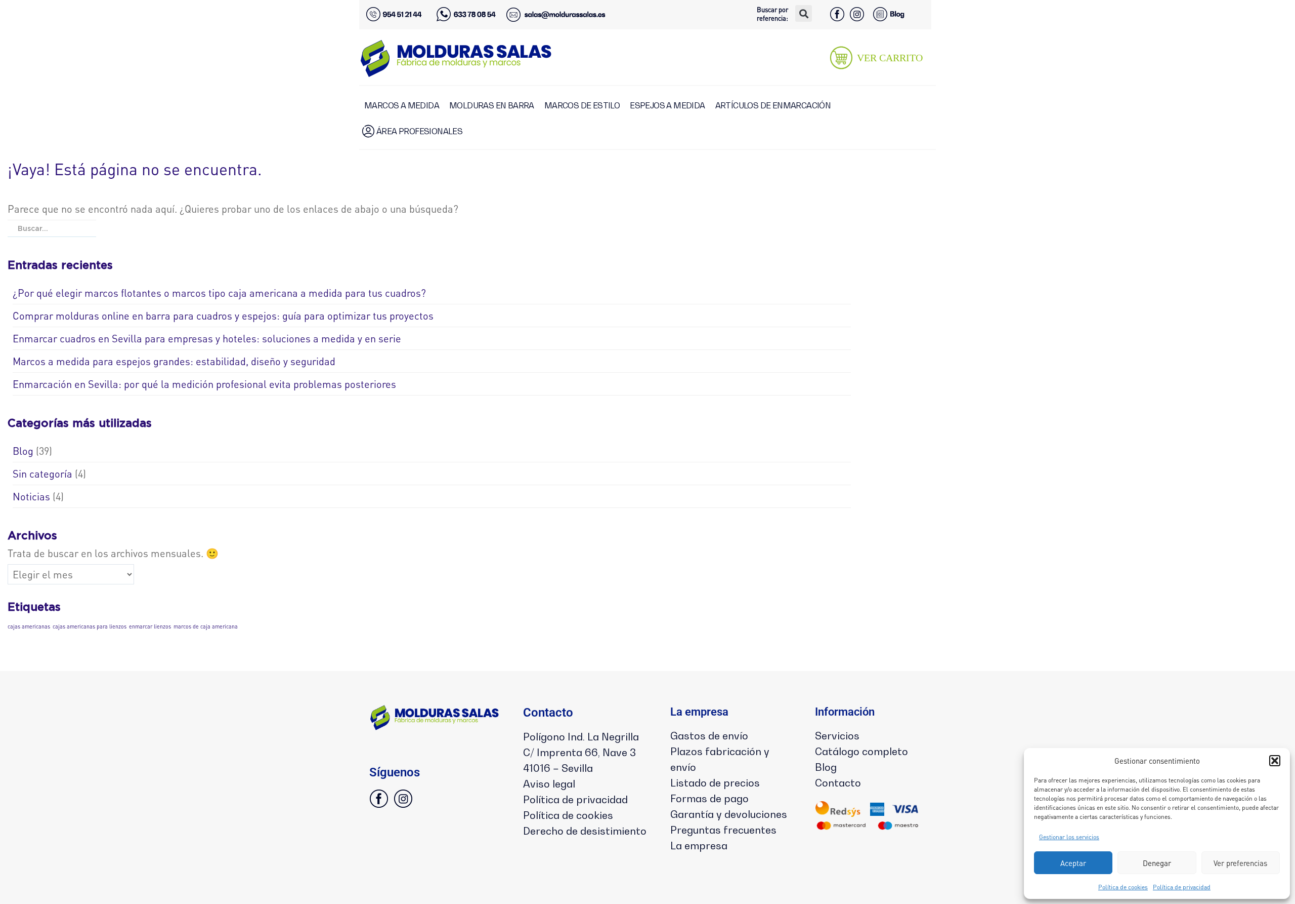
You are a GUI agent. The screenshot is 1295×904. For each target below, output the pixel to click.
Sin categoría (42, 473)
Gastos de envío (709, 736)
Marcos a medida (401, 105)
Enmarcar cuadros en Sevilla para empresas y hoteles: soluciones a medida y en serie (207, 338)
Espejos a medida (667, 105)
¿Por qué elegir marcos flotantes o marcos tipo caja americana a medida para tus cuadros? (219, 292)
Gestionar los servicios (1069, 837)
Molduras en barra (491, 105)
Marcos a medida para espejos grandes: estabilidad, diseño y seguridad (174, 361)
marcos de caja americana (206, 626)
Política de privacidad (1182, 887)
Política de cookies (1123, 887)
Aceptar (1073, 863)
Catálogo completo (861, 751)
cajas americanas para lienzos (89, 626)
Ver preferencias (1240, 863)
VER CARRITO (890, 57)
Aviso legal (549, 784)
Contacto (838, 783)
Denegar (1157, 863)
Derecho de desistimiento (584, 831)
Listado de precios (715, 783)
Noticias (31, 496)
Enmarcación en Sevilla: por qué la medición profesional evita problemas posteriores (204, 383)
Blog (23, 450)
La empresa (698, 846)
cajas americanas (29, 626)
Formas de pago (709, 799)
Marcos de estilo (582, 105)
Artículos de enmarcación (773, 105)
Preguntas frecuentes (723, 830)
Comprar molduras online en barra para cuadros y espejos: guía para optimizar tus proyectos (223, 315)
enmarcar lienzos (150, 626)
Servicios (837, 736)
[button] (1275, 761)
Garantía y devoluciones (728, 814)
